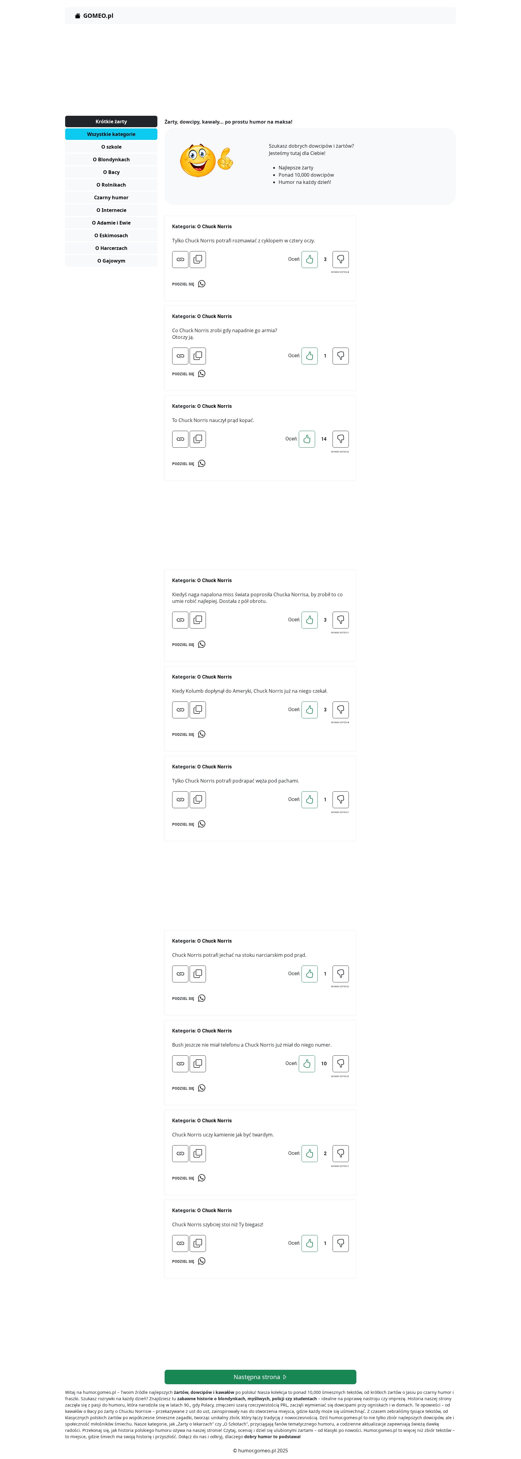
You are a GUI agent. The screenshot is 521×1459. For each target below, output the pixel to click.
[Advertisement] (246, 71)
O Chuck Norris (214, 226)
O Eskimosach (111, 235)
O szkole (111, 146)
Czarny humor (111, 197)
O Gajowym (111, 260)
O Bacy (111, 172)
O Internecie (111, 210)
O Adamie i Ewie (111, 222)
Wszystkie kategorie (111, 134)
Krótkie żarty (111, 121)
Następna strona (258, 1377)
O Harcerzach (111, 248)
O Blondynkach (111, 159)
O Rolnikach (111, 184)
